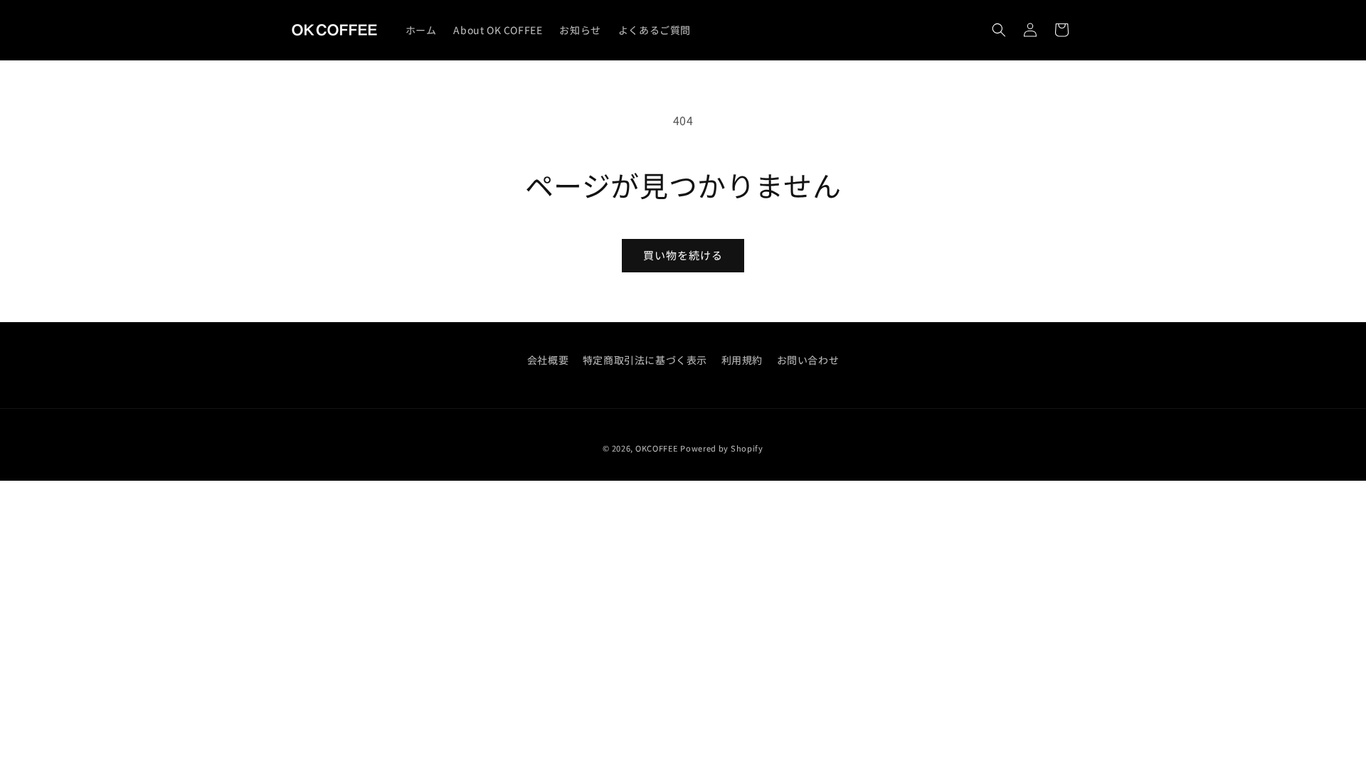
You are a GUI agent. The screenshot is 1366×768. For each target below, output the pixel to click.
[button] (999, 30)
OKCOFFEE (656, 448)
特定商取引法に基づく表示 (645, 360)
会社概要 (547, 360)
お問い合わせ (808, 360)
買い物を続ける (683, 254)
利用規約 (742, 360)
